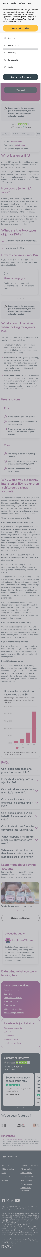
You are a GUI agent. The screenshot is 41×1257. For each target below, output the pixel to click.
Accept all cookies (20, 28)
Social (10, 67)
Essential (12, 38)
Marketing (12, 53)
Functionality (13, 60)
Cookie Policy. (16, 21)
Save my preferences (20, 77)
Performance (13, 45)
